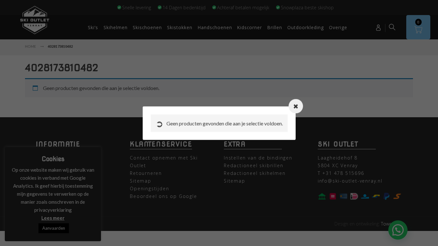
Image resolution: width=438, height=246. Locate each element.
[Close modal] (296, 106)
